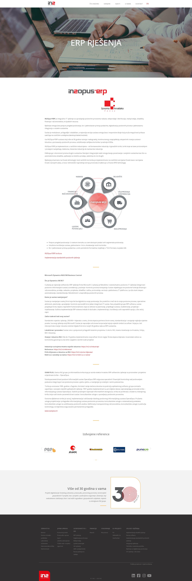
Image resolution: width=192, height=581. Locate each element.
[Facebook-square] (138, 575)
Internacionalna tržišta (47, 546)
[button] (41, 448)
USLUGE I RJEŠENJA (132, 528)
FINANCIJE (93, 528)
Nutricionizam (45, 549)
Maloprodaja (77, 541)
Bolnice (43, 532)
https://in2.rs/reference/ (63, 349)
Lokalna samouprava (63, 541)
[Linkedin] (133, 575)
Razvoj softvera (131, 535)
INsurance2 (104, 532)
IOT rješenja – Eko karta (133, 552)
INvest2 (92, 532)
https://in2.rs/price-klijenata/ (82, 352)
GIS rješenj (77, 546)
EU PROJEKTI (117, 528)
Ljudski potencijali (79, 543)
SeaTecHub (116, 538)
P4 (113, 532)
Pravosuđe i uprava (63, 535)
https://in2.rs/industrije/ (90, 347)
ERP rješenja (77, 535)
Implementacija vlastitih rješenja (135, 532)
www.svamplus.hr (51, 411)
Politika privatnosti (135, 564)
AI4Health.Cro (117, 535)
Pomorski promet (62, 532)
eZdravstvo (44, 543)
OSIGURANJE (105, 528)
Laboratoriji (44, 541)
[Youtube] (149, 575)
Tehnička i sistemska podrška (135, 546)
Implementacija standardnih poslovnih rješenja (62, 258)
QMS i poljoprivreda (79, 549)
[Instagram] (144, 575)
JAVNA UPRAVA (62, 528)
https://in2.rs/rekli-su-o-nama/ (78, 355)
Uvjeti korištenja (147, 564)
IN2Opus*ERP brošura (53, 253)
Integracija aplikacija (132, 543)
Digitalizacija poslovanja (81, 538)
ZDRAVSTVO (45, 528)
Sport (58, 538)
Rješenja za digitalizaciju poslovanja (136, 549)
